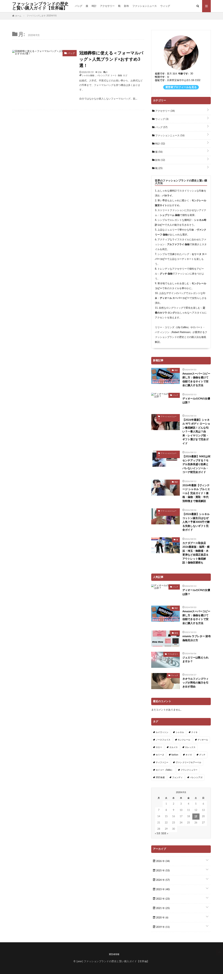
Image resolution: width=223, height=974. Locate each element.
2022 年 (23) (162, 899)
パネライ (167, 195)
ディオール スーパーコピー (175, 298)
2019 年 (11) (162, 927)
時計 (94, 6)
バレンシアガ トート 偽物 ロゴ (112, 75)
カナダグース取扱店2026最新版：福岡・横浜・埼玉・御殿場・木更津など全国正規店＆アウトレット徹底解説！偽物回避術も (196, 553)
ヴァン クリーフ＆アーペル (188, 762)
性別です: (160, 77)
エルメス (173, 747)
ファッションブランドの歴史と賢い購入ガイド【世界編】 (40, 6)
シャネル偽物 (88, 75)
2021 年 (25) (162, 908)
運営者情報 (114, 954)
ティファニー (162, 762)
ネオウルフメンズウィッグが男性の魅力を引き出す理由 (195, 683)
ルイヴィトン (162, 732)
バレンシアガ (196, 777)
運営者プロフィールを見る (181, 87)
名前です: (160, 73)
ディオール (203, 740)
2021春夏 (160, 777)
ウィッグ (165, 6)
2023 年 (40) (162, 889)
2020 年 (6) (161, 917)
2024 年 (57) (162, 880)
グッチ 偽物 (166, 274)
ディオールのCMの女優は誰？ (196, 400)
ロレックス (190, 747)
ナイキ (194, 732)
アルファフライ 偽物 (178, 244)
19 (195, 816)
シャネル (180, 732)
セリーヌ (160, 755)
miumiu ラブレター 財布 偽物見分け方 (196, 638)
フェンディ (177, 777)
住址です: (160, 80)
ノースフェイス (163, 740)
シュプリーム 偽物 (170, 215)
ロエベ (159, 747)
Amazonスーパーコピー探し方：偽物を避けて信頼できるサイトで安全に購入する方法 (196, 379)
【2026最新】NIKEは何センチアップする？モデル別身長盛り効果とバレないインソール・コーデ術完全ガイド (196, 464)
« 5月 (157, 833)
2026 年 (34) (162, 861)
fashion (174, 755)
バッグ (78, 6)
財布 (126, 6)
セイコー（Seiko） (164, 770)
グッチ (202, 755)
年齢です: (183, 73)
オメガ (189, 755)
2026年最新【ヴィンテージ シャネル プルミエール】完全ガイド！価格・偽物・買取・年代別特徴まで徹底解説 (196, 493)
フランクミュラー (189, 770)
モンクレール (184, 740)
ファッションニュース (144, 6)
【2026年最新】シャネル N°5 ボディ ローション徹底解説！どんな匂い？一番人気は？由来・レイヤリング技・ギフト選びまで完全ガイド (196, 432)
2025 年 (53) (162, 870)
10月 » (164, 833)
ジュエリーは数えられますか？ (195, 659)
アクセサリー (107, 6)
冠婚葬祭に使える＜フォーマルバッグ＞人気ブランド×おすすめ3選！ (111, 59)
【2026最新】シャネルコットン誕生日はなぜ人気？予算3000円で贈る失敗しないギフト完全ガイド (196, 522)
